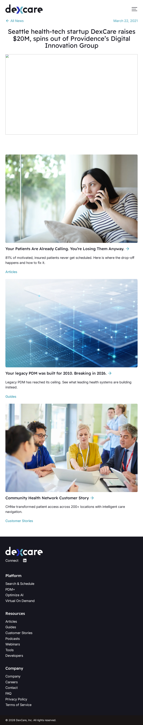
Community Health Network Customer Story (47, 497)
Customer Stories (19, 521)
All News (16, 21)
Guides (10, 396)
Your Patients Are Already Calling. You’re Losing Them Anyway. (64, 248)
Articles (11, 272)
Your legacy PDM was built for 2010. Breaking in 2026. (56, 373)
